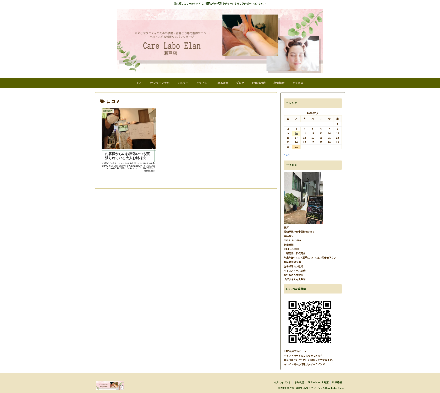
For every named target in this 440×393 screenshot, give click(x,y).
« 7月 (287, 154)
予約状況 (299, 382)
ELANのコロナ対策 (318, 382)
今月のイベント (282, 382)
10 (296, 133)
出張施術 (337, 382)
